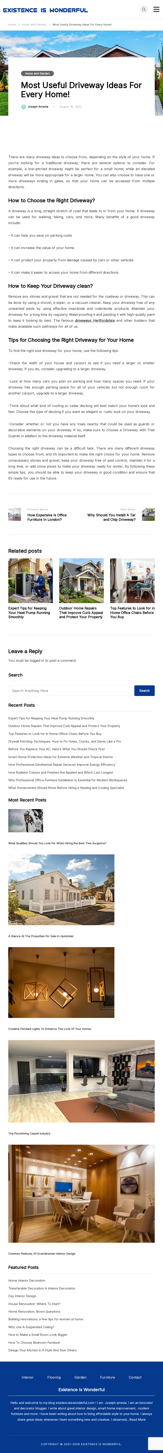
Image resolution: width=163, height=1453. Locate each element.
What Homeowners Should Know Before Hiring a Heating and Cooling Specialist (66, 788)
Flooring (60, 1377)
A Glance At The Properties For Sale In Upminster (41, 936)
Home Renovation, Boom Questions (34, 1311)
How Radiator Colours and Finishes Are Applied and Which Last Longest (60, 772)
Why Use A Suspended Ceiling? (31, 1327)
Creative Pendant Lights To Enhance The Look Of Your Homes (49, 1028)
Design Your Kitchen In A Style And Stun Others (42, 1350)
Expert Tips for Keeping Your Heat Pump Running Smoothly (29, 612)
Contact (135, 1377)
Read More (137, 1419)
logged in (37, 660)
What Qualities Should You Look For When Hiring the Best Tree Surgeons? (57, 843)
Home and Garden (37, 73)
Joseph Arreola (38, 106)
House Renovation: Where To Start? (34, 1304)
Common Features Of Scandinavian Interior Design (42, 1253)
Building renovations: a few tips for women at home (45, 1319)
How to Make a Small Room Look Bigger (37, 1335)
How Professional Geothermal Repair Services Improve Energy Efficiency (61, 765)
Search (144, 691)
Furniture (107, 1377)
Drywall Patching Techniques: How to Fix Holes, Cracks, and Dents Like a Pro (64, 741)
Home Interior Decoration (26, 1280)
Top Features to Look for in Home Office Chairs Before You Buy (132, 612)
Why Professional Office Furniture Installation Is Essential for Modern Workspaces (67, 780)
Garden (80, 1377)
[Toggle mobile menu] (156, 9)
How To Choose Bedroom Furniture (34, 1343)
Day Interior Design (22, 1296)
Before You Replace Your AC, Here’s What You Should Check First (56, 749)
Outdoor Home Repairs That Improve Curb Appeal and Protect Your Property (81, 612)
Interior (34, 1377)
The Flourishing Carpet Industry (29, 1133)
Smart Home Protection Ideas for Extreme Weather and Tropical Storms (60, 757)
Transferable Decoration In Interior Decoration (41, 1288)
